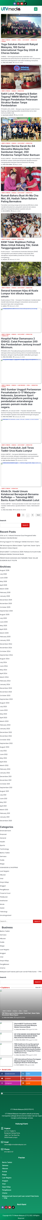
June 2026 (4, 578)
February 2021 (5, 813)
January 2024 (5, 684)
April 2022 (3, 762)
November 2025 (6, 603)
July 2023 (3, 706)
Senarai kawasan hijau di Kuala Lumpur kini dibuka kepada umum (19, 293)
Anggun (3, 886)
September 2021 (6, 787)
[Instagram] (18, 3)
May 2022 (3, 758)
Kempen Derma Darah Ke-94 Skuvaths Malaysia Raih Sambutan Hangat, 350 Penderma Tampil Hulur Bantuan (20, 150)
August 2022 (4, 747)
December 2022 (6, 732)
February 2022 (5, 769)
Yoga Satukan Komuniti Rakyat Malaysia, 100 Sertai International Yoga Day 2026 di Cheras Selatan (19, 48)
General (3, 838)
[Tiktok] (25, 3)
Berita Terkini (6, 39)
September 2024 (6, 655)
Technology (4, 849)
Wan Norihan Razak (9, 460)
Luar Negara (21, 385)
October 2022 (5, 740)
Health (2, 842)
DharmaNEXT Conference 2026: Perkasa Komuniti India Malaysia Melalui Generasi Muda (25, 1025)
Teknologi (5, 335)
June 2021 (3, 798)
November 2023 (6, 692)
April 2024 (3, 673)
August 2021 (4, 791)
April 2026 (3, 585)
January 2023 (5, 729)
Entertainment (5, 831)
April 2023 (3, 717)
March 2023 (4, 721)
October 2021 (5, 784)
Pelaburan (4, 897)
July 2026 (3, 574)
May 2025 (3, 625)
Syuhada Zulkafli (8, 115)
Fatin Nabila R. (20, 1065)
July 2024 (3, 662)
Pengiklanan (4, 889)
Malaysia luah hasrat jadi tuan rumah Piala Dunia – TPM (20, 972)
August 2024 (4, 659)
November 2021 (5, 780)
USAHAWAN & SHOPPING (9, 867)
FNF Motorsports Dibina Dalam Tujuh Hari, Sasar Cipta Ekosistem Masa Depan (21, 1014)
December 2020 (6, 821)
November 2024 (6, 648)
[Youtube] (21, 3)
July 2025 (3, 618)
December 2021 (5, 776)
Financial (3, 834)
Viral (19, 39)
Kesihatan (34, 39)
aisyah (5, 259)
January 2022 (5, 773)
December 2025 (6, 600)
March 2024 (4, 677)
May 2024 (3, 670)
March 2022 (4, 765)
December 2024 (6, 644)
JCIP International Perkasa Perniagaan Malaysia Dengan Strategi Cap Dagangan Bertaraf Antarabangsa (27, 1060)
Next (38, 515)
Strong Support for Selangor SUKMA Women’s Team (19, 542)
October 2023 (5, 695)
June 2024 (4, 666)
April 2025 (3, 629)
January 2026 (5, 596)
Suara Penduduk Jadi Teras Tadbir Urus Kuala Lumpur (17, 449)
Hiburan (3, 875)
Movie (2, 904)
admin (5, 306)
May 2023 (3, 714)
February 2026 (5, 592)
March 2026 (4, 589)
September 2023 (6, 699)
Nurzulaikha (6, 211)
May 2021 (3, 802)
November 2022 (6, 736)
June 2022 (3, 754)
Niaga (2, 864)
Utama (2, 968)
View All (37, 987)
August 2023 (4, 703)
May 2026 (3, 581)
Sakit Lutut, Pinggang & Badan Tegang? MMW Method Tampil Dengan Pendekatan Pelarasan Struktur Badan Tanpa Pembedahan (19, 99)
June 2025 (4, 622)
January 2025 (5, 640)
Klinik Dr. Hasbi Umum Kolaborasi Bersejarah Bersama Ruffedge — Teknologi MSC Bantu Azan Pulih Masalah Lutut (20, 496)
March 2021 (4, 809)
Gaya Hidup (26, 39)
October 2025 (5, 607)
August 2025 (4, 614)
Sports (2, 845)
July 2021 (3, 795)
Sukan (4, 41)
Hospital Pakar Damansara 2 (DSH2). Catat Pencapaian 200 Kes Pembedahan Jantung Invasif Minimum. (21, 343)
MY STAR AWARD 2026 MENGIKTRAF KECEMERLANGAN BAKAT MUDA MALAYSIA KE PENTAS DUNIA (27, 1035)
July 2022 (3, 751)
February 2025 (5, 637)
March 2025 (4, 633)
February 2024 (5, 681)
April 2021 (3, 806)
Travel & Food (5, 893)
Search (3, 520)
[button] (35, 9)
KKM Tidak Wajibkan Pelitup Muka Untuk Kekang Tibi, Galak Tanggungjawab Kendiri (19, 245)
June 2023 (4, 710)
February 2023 (5, 725)
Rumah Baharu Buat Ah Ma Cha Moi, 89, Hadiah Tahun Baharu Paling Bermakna (19, 198)
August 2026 (4, 570)
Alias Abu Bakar (7, 62)
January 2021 (4, 817)
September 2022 (6, 743)
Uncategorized (5, 915)
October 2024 (5, 651)
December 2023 (6, 688)
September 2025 (6, 611)
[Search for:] (16, 921)
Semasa (14, 39)
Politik (2, 860)
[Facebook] (14, 3)
